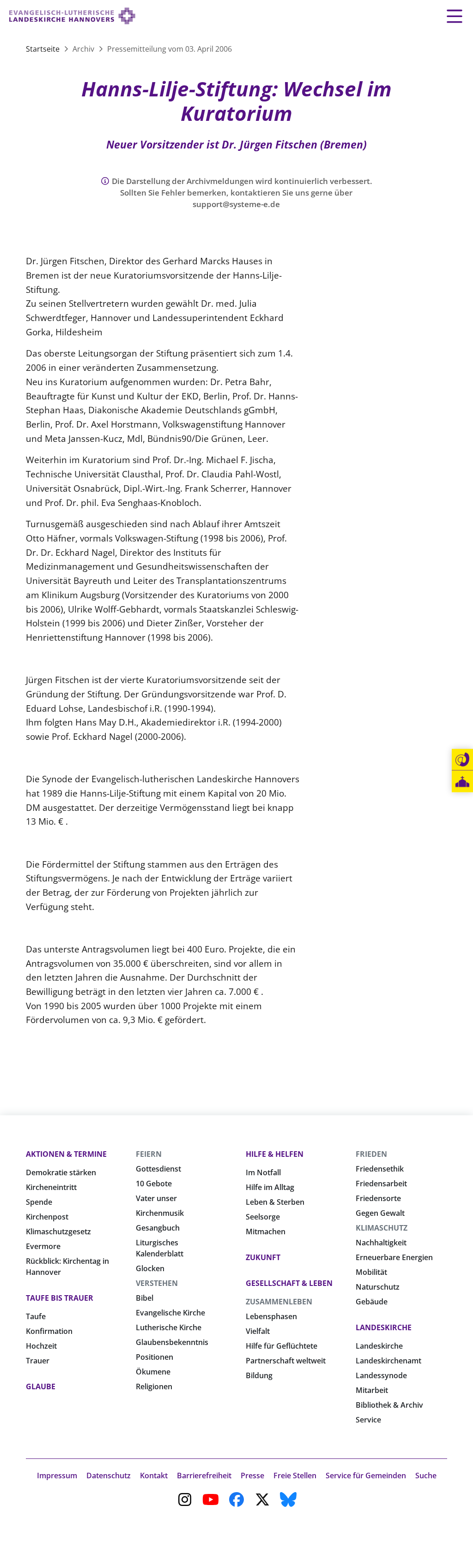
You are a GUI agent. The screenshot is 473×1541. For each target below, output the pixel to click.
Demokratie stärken (61, 1172)
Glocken (150, 1268)
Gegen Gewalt (380, 1213)
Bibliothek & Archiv (389, 1405)
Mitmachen (265, 1231)
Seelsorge (263, 1217)
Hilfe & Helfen (274, 1154)
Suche (426, 1475)
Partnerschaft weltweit (286, 1361)
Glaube (40, 1386)
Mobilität (371, 1272)
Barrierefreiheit (204, 1475)
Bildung (259, 1375)
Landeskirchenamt (388, 1361)
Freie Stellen (294, 1475)
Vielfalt (258, 1331)
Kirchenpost (47, 1217)
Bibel (144, 1298)
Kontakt (154, 1475)
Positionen (154, 1357)
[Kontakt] (462, 760)
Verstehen (157, 1283)
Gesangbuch (158, 1228)
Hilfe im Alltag (270, 1187)
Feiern (149, 1154)
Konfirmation (49, 1331)
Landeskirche (384, 1327)
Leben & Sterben (275, 1202)
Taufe (36, 1316)
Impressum (57, 1475)
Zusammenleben (279, 1302)
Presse (252, 1475)
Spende (39, 1202)
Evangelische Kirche (170, 1313)
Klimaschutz (381, 1228)
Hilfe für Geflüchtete (281, 1346)
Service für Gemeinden (366, 1475)
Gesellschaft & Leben (289, 1283)
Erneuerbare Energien (394, 1257)
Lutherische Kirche (168, 1327)
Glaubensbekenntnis (172, 1342)
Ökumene (153, 1372)
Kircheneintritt (51, 1187)
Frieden (371, 1154)
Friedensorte (378, 1198)
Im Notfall (263, 1172)
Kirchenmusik (160, 1213)
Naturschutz (378, 1287)
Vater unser (156, 1198)
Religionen (154, 1386)
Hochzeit (41, 1346)
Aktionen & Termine (66, 1154)
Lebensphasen (271, 1316)
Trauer (37, 1361)
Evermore (43, 1246)
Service (368, 1420)
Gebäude (372, 1302)
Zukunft (263, 1257)
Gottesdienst (158, 1169)
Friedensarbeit (381, 1183)
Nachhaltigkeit (381, 1243)
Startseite (43, 49)
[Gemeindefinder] (462, 781)
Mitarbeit (372, 1390)
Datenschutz (108, 1475)
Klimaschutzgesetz (58, 1231)
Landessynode (381, 1375)
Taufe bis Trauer (59, 1298)
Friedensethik (380, 1169)
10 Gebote (154, 1183)
